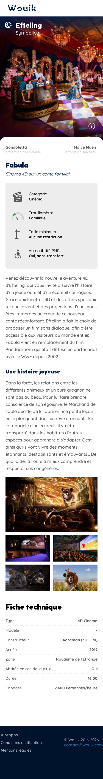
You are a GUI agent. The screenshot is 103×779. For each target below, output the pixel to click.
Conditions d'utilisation (21, 742)
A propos (9, 734)
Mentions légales (16, 750)
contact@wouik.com (83, 744)
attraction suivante (80, 149)
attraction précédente (23, 149)
